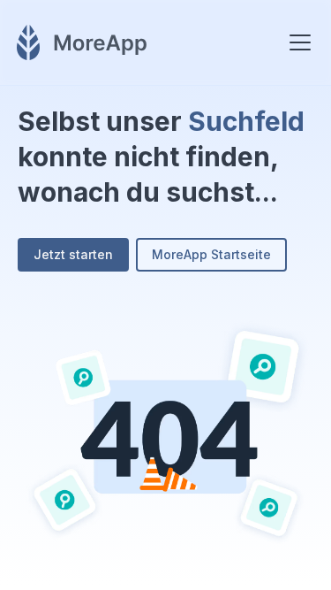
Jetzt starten (73, 254)
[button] (296, 42)
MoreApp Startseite (211, 254)
